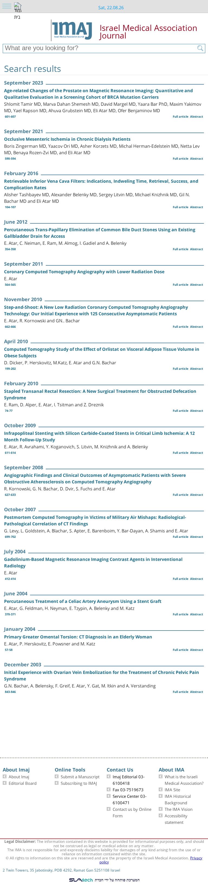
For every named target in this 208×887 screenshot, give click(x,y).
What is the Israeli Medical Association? (184, 779)
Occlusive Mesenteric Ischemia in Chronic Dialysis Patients (67, 139)
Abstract (196, 116)
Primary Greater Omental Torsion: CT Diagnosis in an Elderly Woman (78, 637)
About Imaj (19, 776)
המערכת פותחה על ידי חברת (117, 879)
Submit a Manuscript (80, 776)
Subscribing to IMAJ (79, 782)
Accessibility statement (176, 818)
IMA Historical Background (178, 798)
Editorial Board (23, 782)
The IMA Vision (179, 808)
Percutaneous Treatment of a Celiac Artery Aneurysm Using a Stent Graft (82, 601)
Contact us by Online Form (132, 811)
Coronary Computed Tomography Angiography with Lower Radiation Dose (84, 272)
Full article (180, 116)
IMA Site (172, 789)
